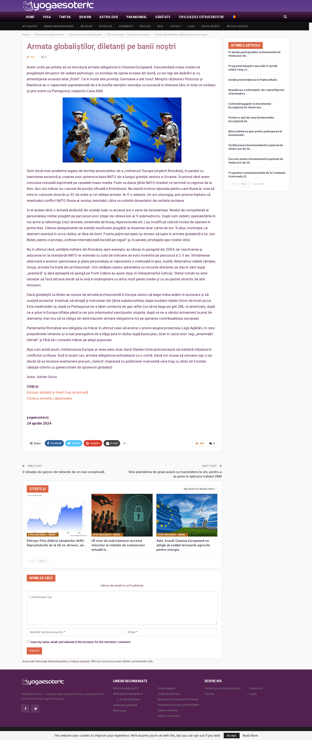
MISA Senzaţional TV (125, 688)
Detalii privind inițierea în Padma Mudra (252, 79)
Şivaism (85, 17)
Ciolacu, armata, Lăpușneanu (49, 398)
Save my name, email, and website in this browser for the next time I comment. (81, 642)
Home (30, 17)
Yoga (47, 17)
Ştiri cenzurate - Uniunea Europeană (43, 535)
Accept (231, 735)
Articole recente (237, 26)
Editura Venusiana (169, 715)
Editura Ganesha (168, 710)
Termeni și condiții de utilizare (223, 688)
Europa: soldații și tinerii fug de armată (57, 392)
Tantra (65, 17)
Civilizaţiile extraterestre (201, 17)
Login (190, 26)
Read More (250, 735)
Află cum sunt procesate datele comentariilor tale (122, 661)
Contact (175, 26)
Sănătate (162, 17)
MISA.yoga (119, 710)
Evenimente (126, 26)
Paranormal (136, 17)
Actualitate (29, 26)
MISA (160, 26)
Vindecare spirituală (125, 705)
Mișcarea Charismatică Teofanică (178, 699)
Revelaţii (145, 26)
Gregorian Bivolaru (169, 693)
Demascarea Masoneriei (59, 26)
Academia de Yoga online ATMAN (178, 704)
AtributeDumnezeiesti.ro (128, 693)
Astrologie (108, 17)
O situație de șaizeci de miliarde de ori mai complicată (63, 472)
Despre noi (105, 26)
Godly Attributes (130, 699)
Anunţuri (86, 26)
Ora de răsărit (210, 26)
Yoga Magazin (166, 688)
